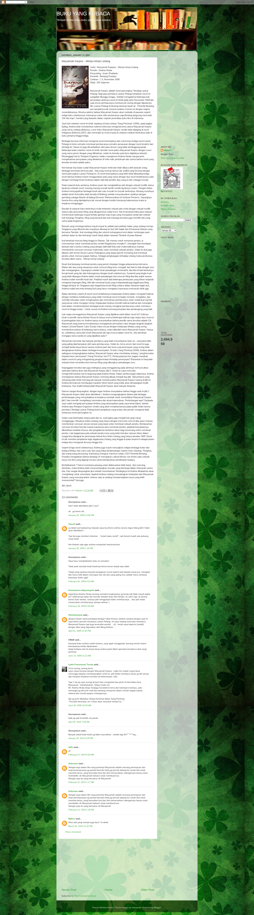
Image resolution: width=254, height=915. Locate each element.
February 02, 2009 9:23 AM (81, 581)
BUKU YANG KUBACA (83, 14)
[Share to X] (106, 490)
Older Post (147, 889)
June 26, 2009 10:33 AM (79, 705)
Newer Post (69, 889)
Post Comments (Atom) (85, 896)
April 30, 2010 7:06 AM (79, 722)
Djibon (71, 819)
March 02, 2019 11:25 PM (80, 826)
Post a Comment (73, 832)
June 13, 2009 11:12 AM (79, 656)
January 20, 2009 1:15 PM (80, 548)
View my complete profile (172, 158)
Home (108, 889)
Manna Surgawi (168, 209)
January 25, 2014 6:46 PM (80, 738)
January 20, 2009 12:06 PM (81, 515)
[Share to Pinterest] (112, 490)
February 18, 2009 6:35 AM (81, 606)
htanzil (71, 524)
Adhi (70, 747)
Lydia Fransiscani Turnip (80, 664)
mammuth (136, 907)
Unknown (73, 763)
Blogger (157, 907)
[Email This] (101, 490)
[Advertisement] (108, 863)
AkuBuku (165, 202)
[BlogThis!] (103, 490)
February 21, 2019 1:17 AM (81, 782)
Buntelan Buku (167, 205)
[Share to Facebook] (109, 490)
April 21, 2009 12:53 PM (79, 631)
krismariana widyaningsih (81, 590)
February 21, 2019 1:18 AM (81, 810)
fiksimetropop (75, 615)
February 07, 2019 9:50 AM (81, 755)
